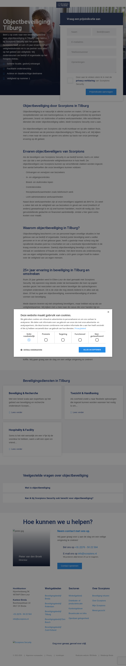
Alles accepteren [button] (92, 349)
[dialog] (63, 333)
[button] (31, 349)
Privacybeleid (80, 328)
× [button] (108, 312)
